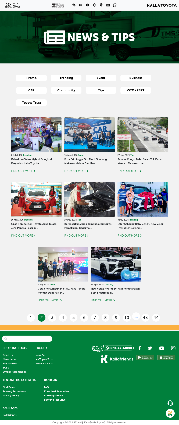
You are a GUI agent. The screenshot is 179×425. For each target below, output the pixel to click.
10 (126, 317)
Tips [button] (101, 90)
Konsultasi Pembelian (56, 391)
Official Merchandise (15, 371)
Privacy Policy (11, 395)
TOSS (6, 367)
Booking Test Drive (55, 399)
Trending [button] (66, 78)
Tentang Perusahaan (14, 391)
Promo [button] (31, 78)
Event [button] (101, 78)
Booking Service (53, 395)
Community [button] (66, 90)
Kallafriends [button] (9, 415)
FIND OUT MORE (22, 171)
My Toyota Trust (44, 359)
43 (145, 317)
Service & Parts (44, 363)
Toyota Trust (10, 363)
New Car (40, 355)
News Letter (10, 359)
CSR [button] (31, 90)
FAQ (46, 387)
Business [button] (135, 78)
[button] (81, 5)
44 (156, 317)
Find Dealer (9, 387)
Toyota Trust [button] (31, 103)
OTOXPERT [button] (135, 90)
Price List (8, 355)
